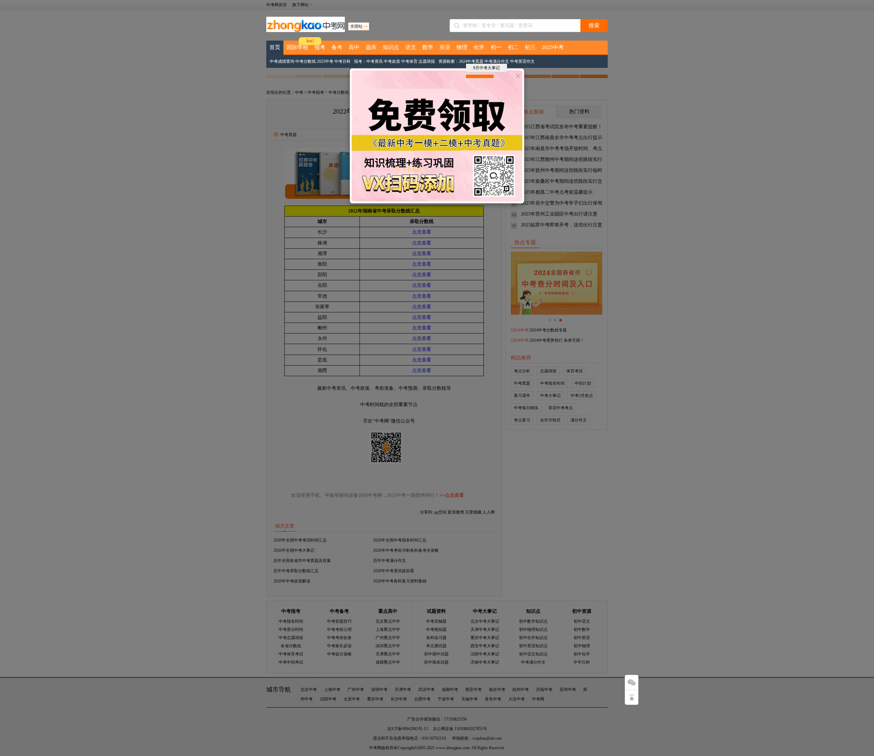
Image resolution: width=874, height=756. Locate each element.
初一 (496, 47)
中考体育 (409, 61)
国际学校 (297, 47)
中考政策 (392, 61)
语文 (410, 47)
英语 (444, 47)
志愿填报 (427, 61)
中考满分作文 (496, 61)
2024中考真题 (471, 61)
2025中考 (553, 47)
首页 (274, 47)
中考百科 (342, 61)
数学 (427, 47)
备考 (337, 47)
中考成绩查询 (282, 61)
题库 (371, 47)
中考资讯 (374, 61)
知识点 (391, 47)
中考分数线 (305, 61)
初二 (513, 47)
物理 (461, 47)
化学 (479, 47)
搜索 (594, 25)
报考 (319, 47)
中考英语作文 (522, 61)
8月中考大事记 (486, 67)
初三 (530, 47)
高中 (354, 47)
